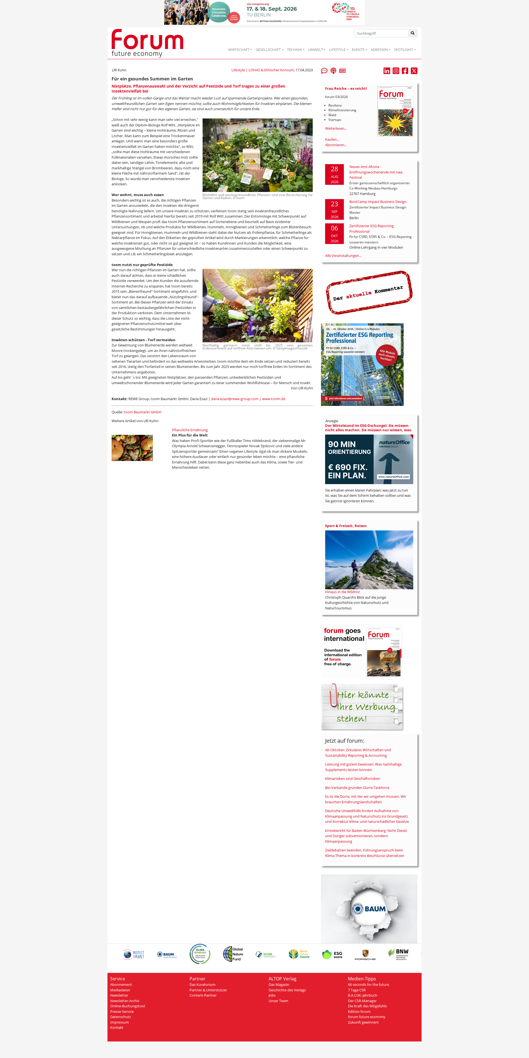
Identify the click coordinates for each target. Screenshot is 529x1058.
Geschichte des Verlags (287, 990)
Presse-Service (122, 1011)
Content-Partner (203, 995)
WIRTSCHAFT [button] (239, 49)
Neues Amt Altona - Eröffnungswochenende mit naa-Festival (376, 172)
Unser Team (278, 1000)
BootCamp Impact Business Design (377, 201)
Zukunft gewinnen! (363, 1022)
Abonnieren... (336, 144)
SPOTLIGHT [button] (403, 49)
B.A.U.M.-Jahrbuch (362, 995)
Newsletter (119, 995)
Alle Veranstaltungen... (343, 255)
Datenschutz (120, 1016)
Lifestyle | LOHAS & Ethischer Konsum (262, 69)
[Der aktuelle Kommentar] (369, 292)
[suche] (413, 33)
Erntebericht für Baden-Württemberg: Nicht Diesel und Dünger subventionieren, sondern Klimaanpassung (366, 836)
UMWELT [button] (315, 49)
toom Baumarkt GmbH (142, 411)
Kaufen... (332, 139)
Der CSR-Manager (362, 1000)
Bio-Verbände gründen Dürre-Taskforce (357, 787)
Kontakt (116, 1027)
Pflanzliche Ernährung (190, 429)
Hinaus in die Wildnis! (342, 591)
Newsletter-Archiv (124, 1000)
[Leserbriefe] (324, 70)
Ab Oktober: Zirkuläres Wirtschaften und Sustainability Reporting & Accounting (358, 752)
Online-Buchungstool (127, 1005)
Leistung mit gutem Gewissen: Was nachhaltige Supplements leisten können (363, 767)
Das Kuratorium (202, 984)
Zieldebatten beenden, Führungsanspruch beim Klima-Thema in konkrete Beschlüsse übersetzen (364, 853)
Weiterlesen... (336, 128)
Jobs (272, 995)
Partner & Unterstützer (208, 990)
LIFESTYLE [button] (337, 49)
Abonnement (121, 984)
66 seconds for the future (368, 984)
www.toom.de (273, 398)
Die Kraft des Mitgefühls (367, 1005)
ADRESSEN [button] (379, 49)
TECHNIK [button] (294, 49)
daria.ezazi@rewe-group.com (234, 398)
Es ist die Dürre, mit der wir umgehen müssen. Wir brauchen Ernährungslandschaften (365, 799)
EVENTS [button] (358, 49)
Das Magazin (279, 984)
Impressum (119, 1022)
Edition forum (359, 1011)
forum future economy (366, 1016)
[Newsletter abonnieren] (342, 70)
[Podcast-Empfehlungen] (333, 70)
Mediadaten (120, 990)
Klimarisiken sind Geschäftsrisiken (352, 778)
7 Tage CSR (357, 990)
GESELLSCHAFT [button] (268, 49)
